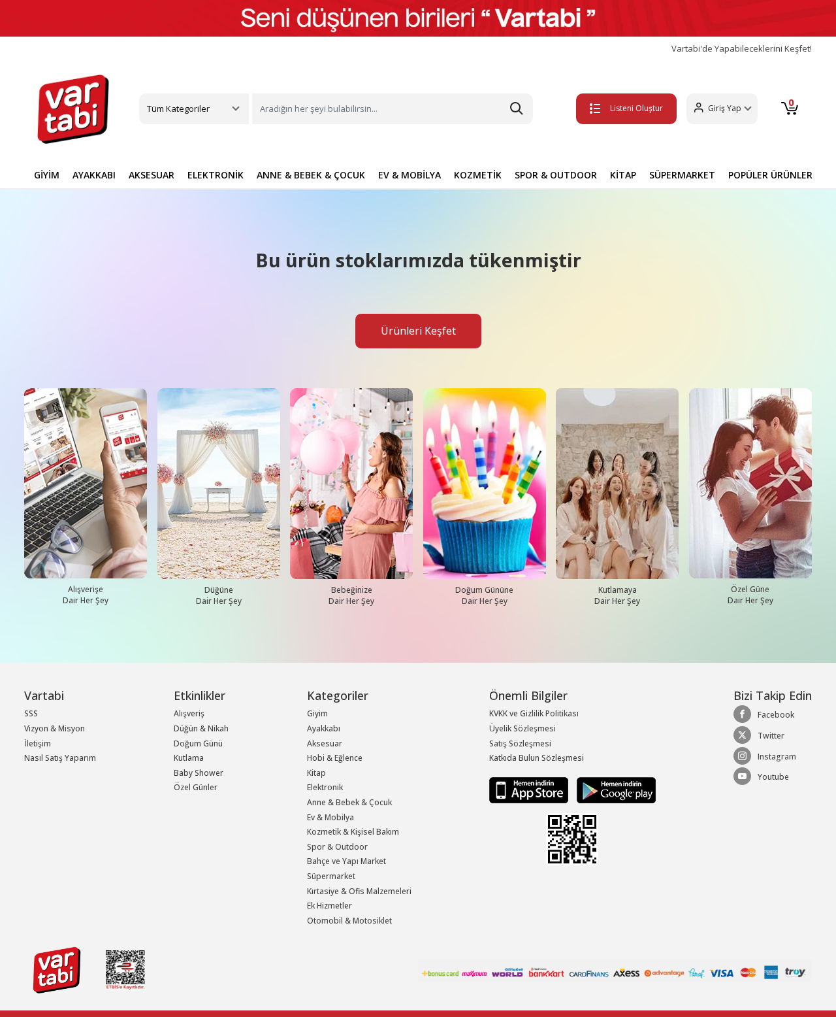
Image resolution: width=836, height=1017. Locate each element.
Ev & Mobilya (330, 817)
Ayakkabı (323, 728)
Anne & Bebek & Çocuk (349, 802)
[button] (722, 108)
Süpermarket (331, 876)
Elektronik (325, 787)
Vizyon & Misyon (54, 728)
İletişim (37, 743)
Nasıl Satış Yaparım (60, 757)
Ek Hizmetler (329, 905)
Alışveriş (189, 713)
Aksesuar (324, 743)
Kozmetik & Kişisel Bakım (353, 831)
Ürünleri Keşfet (418, 331)
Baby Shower (198, 772)
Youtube (773, 776)
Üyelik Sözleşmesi (522, 728)
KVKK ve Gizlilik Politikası (534, 713)
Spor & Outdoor (337, 846)
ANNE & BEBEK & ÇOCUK (311, 175)
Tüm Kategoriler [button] (178, 108)
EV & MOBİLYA (409, 175)
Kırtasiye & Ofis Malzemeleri (359, 891)
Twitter (771, 735)
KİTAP (623, 175)
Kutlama (189, 757)
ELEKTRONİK (215, 175)
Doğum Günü (198, 743)
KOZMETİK (478, 175)
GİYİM (46, 175)
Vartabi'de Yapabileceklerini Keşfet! (741, 48)
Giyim (317, 713)
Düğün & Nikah (201, 728)
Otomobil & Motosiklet (349, 920)
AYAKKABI (94, 175)
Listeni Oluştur (636, 108)
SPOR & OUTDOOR (556, 175)
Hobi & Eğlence (334, 757)
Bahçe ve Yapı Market (346, 861)
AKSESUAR (151, 175)
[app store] (529, 789)
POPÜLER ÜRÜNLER (770, 175)
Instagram (777, 756)
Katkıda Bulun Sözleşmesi (536, 757)
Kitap (316, 772)
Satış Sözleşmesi (520, 743)
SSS (31, 713)
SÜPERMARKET (682, 175)
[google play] (613, 789)
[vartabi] (73, 109)
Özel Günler (195, 787)
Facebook (776, 714)
